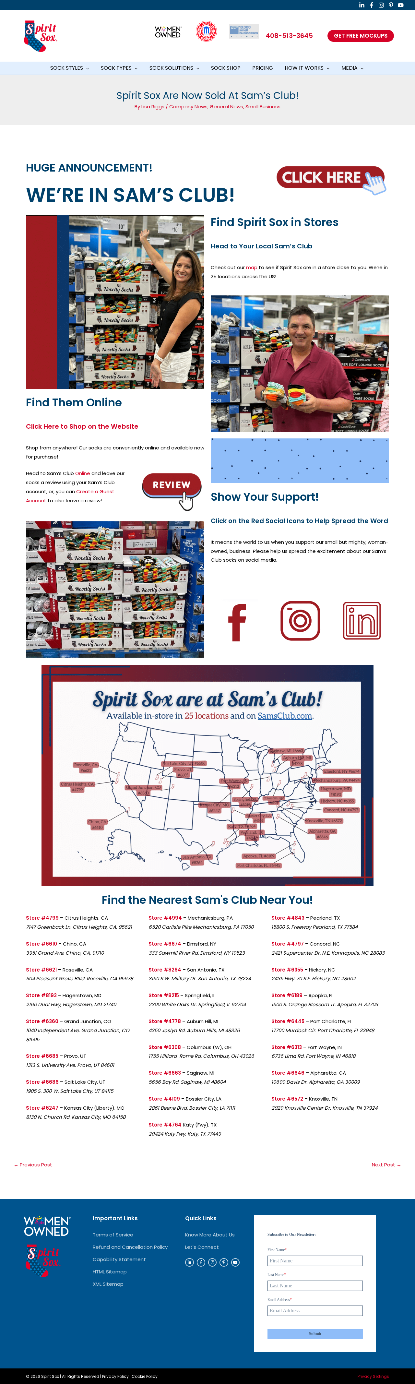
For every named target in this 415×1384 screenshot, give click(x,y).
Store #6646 (287, 1072)
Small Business (262, 106)
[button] (360, 36)
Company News (188, 106)
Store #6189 (286, 995)
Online (82, 473)
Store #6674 (164, 943)
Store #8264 (164, 969)
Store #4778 (164, 1021)
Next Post (386, 1164)
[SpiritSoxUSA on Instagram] (381, 5)
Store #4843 (287, 917)
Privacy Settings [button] (373, 1376)
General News (226, 106)
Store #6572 (287, 1098)
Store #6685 (42, 1056)
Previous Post (33, 1164)
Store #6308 (164, 1047)
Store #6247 (42, 1107)
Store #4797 (287, 943)
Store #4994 (165, 917)
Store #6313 (286, 1047)
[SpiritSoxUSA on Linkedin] (362, 5)
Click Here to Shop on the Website (82, 426)
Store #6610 (41, 943)
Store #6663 (164, 1072)
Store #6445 (287, 1021)
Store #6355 (287, 969)
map (251, 267)
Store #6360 (42, 1021)
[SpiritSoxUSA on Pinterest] (391, 5)
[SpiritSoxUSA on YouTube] (401, 5)
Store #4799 (42, 917)
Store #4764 (165, 1124)
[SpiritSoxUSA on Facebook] (371, 5)
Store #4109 (164, 1098)
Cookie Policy (145, 1376)
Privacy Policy (115, 1376)
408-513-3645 (289, 35)
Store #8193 (41, 995)
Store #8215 (163, 995)
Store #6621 (41, 969)
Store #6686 (42, 1082)
